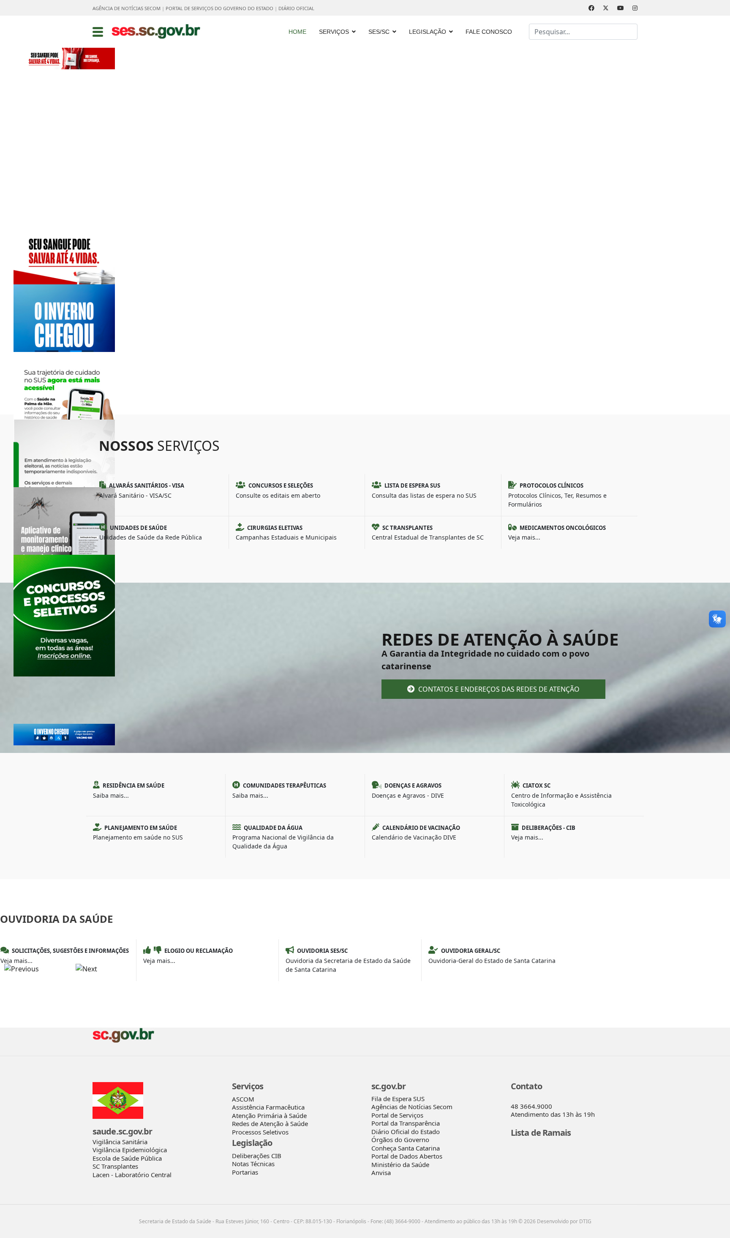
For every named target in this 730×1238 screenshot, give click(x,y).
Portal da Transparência (405, 1123)
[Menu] (98, 32)
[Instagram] (634, 8)
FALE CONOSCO (489, 31)
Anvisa (381, 1172)
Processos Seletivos (260, 1132)
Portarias (245, 1172)
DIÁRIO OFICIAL (296, 8)
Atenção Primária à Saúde (269, 1115)
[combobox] (583, 32)
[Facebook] (591, 8)
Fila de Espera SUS (398, 1098)
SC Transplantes (115, 1166)
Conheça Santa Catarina (405, 1148)
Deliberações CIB (256, 1155)
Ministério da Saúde (400, 1164)
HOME (297, 31)
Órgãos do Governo (400, 1139)
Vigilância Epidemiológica (130, 1149)
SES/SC (379, 31)
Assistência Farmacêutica (268, 1107)
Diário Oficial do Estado (405, 1131)
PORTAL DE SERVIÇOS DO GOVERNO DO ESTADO (219, 8)
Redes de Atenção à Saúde (270, 1123)
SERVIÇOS (334, 31)
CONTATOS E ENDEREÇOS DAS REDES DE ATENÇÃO (498, 689)
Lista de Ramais (541, 1132)
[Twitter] (606, 8)
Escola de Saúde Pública (127, 1158)
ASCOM (243, 1099)
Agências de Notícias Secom (411, 1106)
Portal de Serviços (397, 1115)
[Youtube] (620, 8)
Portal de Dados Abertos (406, 1156)
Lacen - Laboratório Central (132, 1174)
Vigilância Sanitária (120, 1141)
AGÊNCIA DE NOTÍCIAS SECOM (127, 8)
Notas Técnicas (253, 1163)
